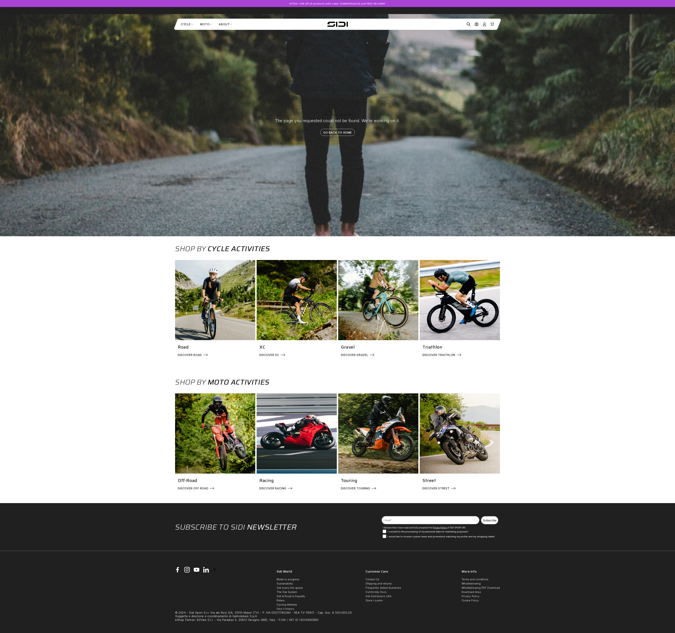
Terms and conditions (475, 579)
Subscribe (489, 520)
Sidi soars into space (290, 587)
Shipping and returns (379, 583)
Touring (349, 480)
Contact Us (372, 579)
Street (429, 480)
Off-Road (187, 480)
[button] (187, 24)
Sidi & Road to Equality (291, 596)
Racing (266, 480)
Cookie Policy (470, 600)
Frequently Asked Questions (383, 587)
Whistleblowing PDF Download (481, 587)
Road (183, 347)
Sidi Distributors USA (378, 596)
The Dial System (287, 591)
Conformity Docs (376, 591)
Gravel (348, 347)
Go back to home (337, 132)
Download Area (471, 591)
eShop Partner (185, 620)
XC (262, 347)
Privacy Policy (470, 596)
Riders (281, 600)
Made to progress (288, 579)
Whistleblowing (471, 583)
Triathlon (432, 347)
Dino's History (285, 608)
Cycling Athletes (287, 604)
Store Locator (374, 600)
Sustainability (285, 583)
